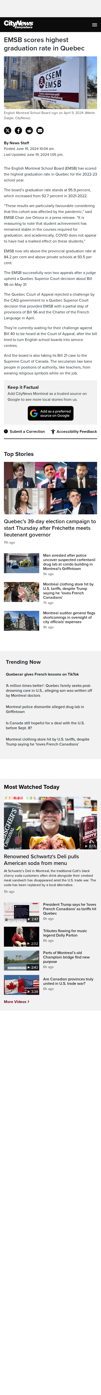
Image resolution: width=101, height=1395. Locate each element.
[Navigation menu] (95, 24)
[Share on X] (7, 130)
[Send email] (40, 130)
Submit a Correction (27, 431)
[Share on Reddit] (29, 130)
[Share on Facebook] (18, 130)
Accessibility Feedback (77, 431)
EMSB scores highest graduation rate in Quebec (44, 44)
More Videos (15, 1001)
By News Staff (16, 143)
